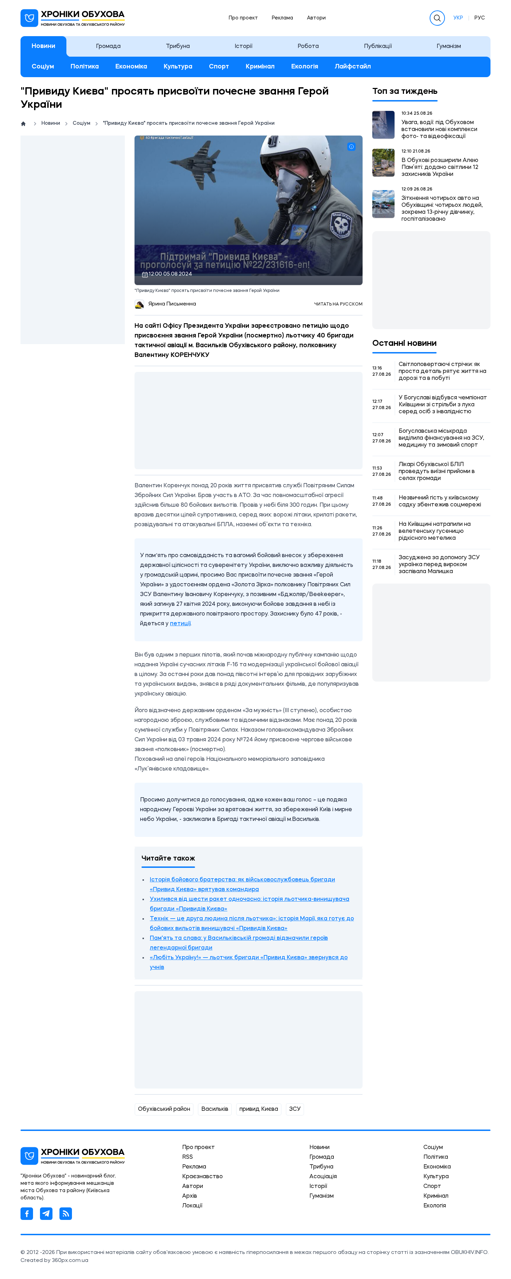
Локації (192, 1206)
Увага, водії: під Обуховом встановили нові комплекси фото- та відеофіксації (439, 129)
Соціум (43, 67)
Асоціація (323, 1177)
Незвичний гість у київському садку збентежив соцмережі (440, 501)
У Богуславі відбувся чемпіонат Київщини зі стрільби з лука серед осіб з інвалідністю (443, 405)
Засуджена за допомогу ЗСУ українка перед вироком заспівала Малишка (439, 565)
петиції (180, 624)
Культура (178, 67)
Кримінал (260, 67)
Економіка (131, 67)
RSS (187, 1157)
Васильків (214, 1109)
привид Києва (259, 1109)
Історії (243, 46)
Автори (316, 18)
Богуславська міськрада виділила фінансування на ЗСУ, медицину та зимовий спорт (441, 438)
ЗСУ (295, 1109)
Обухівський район (164, 1109)
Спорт (219, 67)
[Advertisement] (73, 240)
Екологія (304, 67)
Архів (189, 1196)
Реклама (282, 18)
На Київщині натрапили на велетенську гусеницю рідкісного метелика (435, 531)
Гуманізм (449, 46)
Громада (108, 46)
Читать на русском (338, 304)
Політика (85, 67)
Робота (308, 46)
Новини (43, 46)
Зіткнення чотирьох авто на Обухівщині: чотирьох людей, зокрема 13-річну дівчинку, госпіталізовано (442, 209)
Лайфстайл (353, 67)
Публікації (378, 46)
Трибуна (178, 46)
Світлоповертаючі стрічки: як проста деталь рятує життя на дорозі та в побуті (442, 371)
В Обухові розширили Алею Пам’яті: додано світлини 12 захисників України (440, 167)
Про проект (243, 18)
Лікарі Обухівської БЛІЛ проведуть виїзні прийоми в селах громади (437, 471)
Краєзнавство (202, 1177)
